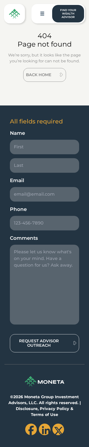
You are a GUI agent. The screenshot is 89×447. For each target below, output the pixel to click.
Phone (18, 209)
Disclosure (27, 408)
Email (17, 180)
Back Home (38, 74)
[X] (58, 429)
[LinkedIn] (44, 429)
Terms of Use (44, 414)
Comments (24, 238)
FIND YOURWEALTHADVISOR (68, 13)
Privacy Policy (54, 408)
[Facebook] (31, 429)
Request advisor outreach (39, 343)
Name (17, 133)
